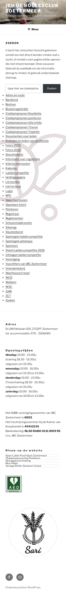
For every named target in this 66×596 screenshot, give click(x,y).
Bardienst (12, 99)
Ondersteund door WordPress (23, 587)
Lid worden (13, 181)
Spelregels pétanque (19, 241)
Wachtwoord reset (18, 273)
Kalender (11, 168)
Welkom (11, 282)
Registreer (12, 214)
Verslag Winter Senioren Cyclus (23, 465)
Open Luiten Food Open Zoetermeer (26, 455)
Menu (35, 29)
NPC (8, 195)
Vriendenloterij (15, 268)
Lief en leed (13, 186)
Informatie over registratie (23, 159)
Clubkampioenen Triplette (23, 131)
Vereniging (13, 259)
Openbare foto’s (16, 204)
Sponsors (12, 245)
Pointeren (12, 209)
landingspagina (15, 177)
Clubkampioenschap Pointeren (23, 458)
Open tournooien (16, 200)
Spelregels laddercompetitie (24, 236)
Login (9, 191)
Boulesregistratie (17, 109)
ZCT (8, 296)
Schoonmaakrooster (19, 222)
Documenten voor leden (21, 136)
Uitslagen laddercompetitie (23, 255)
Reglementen (14, 218)
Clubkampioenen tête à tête (24, 122)
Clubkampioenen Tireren (22, 127)
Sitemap (11, 227)
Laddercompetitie (17, 172)
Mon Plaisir (12, 463)
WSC (9, 286)
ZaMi (9, 291)
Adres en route (15, 95)
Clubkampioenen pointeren (23, 118)
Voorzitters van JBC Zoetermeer (26, 263)
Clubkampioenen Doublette (23, 113)
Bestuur (11, 104)
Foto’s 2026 (13, 150)
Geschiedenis (14, 154)
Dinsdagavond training (18, 460)
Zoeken (51, 88)
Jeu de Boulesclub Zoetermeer (32, 8)
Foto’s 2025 (13, 145)
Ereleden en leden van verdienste (27, 140)
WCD (9, 277)
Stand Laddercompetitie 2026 (25, 250)
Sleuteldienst (14, 232)
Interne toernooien (18, 163)
